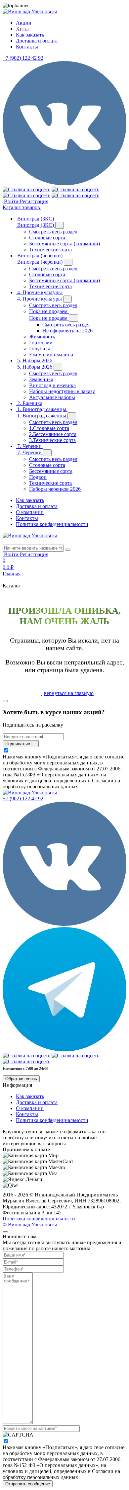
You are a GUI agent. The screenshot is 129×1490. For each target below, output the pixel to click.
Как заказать (30, 500)
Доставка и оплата (37, 506)
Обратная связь (21, 1078)
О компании (30, 512)
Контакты (27, 518)
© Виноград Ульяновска (30, 1224)
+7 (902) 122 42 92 (23, 58)
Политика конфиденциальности (52, 524)
